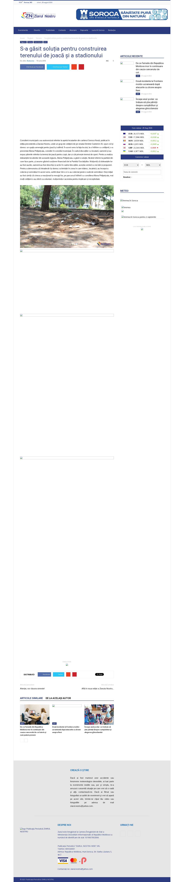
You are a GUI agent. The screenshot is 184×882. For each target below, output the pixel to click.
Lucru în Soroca (98, 30)
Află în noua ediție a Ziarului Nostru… (98, 688)
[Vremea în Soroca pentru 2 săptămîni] (138, 216)
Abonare (73, 30)
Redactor (30, 61)
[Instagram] (162, 2)
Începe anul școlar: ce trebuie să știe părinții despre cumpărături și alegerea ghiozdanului (97, 729)
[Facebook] (159, 2)
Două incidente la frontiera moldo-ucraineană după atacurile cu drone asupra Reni (66, 729)
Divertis (37, 30)
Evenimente (23, 30)
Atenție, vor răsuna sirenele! (32, 688)
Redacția (111, 30)
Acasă (22, 38)
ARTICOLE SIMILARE (31, 698)
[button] (166, 30)
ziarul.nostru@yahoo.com (81, 869)
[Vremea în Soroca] (129, 200)
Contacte (62, 30)
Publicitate (50, 30)
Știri (45, 42)
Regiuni (30, 38)
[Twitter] (166, 2)
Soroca (38, 38)
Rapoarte (84, 30)
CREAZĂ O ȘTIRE (79, 770)
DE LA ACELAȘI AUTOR (58, 698)
